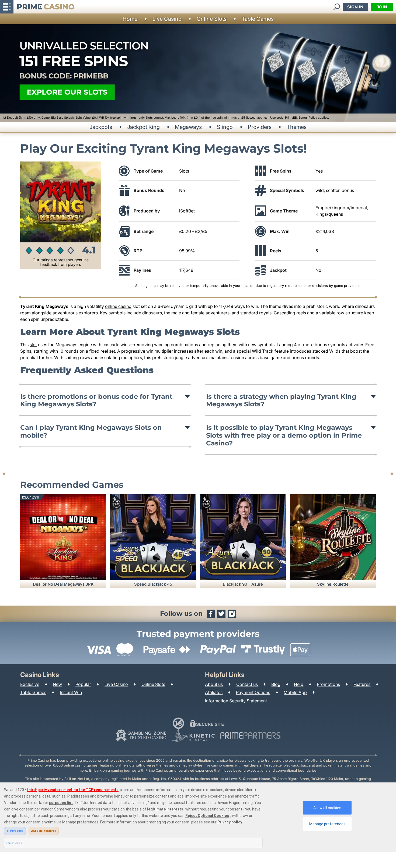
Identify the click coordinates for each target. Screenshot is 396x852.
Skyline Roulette (333, 584)
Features (361, 684)
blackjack (291, 765)
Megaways (188, 127)
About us (214, 684)
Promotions (328, 684)
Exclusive (29, 684)
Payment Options (253, 692)
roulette (275, 765)
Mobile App (295, 692)
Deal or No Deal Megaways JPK (63, 584)
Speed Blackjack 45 (153, 584)
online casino (118, 306)
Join (382, 6)
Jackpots (100, 127)
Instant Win (71, 692)
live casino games (219, 765)
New (57, 684)
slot (33, 344)
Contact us (247, 684)
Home (130, 19)
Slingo (225, 127)
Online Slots (212, 19)
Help (298, 684)
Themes (297, 127)
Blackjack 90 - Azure (243, 584)
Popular (83, 684)
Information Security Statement (236, 700)
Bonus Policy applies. (313, 117)
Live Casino (167, 19)
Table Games (258, 19)
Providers (260, 127)
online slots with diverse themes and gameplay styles (159, 765)
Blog (275, 684)
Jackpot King (143, 127)
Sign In (355, 6)
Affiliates (214, 692)
